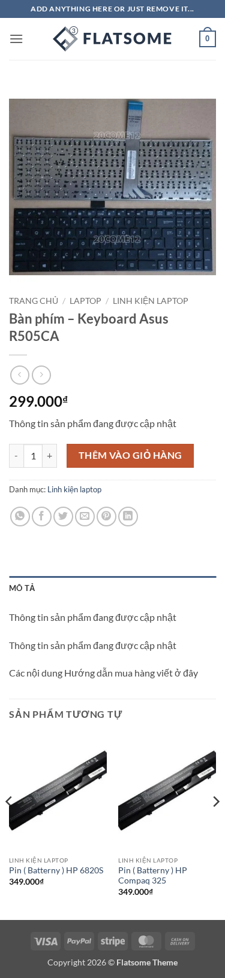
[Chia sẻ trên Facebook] (42, 516)
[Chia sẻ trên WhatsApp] (20, 516)
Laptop (85, 301)
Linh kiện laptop (150, 301)
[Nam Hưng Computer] (113, 38)
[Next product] (19, 374)
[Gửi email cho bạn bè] (85, 516)
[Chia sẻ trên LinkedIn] (128, 516)
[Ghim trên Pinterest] (106, 516)
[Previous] (9, 825)
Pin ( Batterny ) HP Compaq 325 (152, 876)
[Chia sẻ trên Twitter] (63, 516)
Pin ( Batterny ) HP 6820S (56, 870)
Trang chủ (33, 301)
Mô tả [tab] (22, 588)
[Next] (215, 825)
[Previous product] (41, 374)
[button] (16, 38)
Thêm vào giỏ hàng (130, 455)
